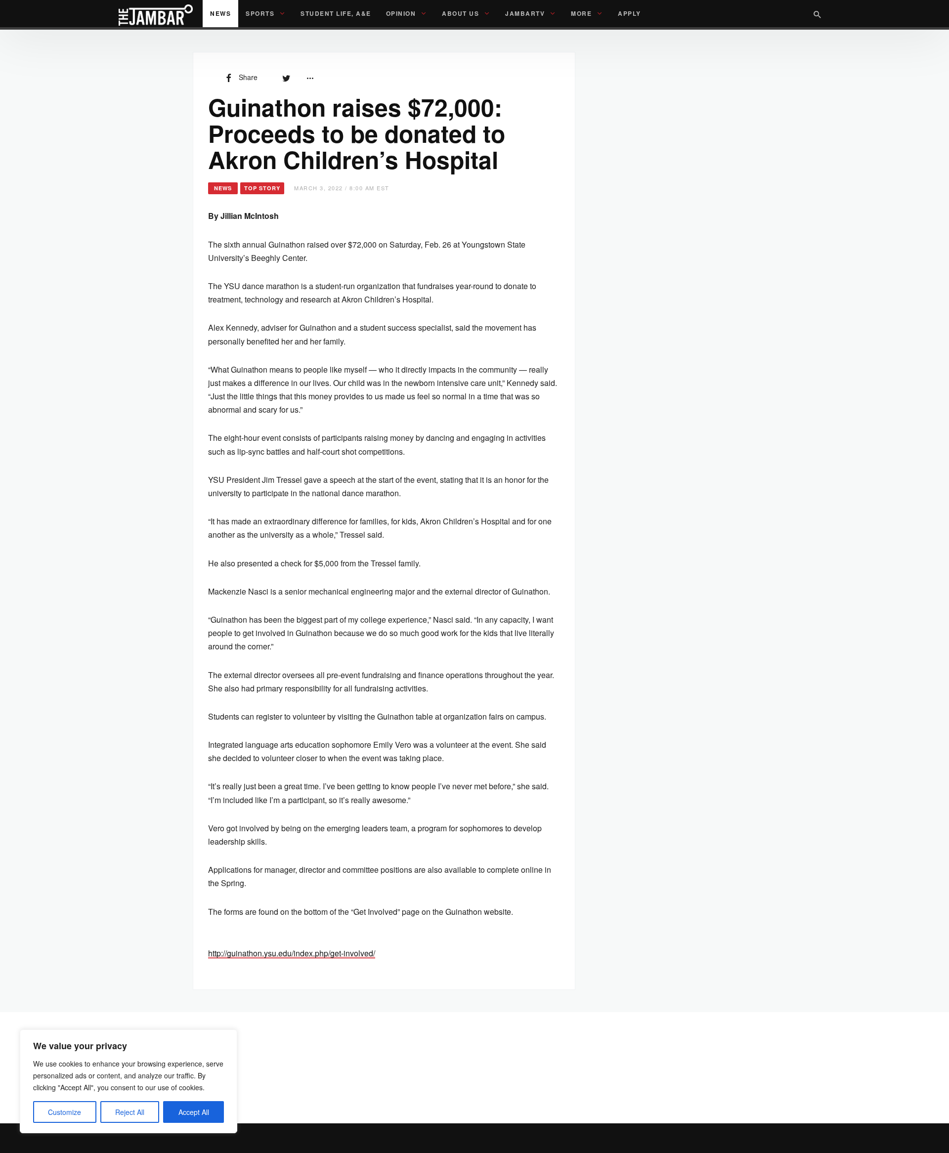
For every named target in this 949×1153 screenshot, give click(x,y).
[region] (128, 1081)
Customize (64, 1112)
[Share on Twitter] (286, 77)
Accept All (193, 1112)
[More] (310, 77)
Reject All (129, 1112)
